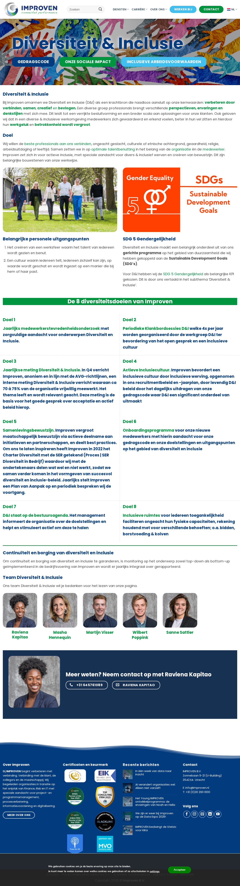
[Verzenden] (100, 9)
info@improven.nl (197, 788)
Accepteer (179, 870)
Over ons (157, 9)
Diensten (119, 9)
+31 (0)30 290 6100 (198, 792)
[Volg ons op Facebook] (186, 814)
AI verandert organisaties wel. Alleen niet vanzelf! (155, 786)
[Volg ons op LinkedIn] (210, 814)
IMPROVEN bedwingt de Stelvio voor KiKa (155, 828)
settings (154, 871)
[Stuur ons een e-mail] (202, 814)
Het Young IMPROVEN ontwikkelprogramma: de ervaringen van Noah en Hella (155, 802)
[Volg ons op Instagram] (194, 814)
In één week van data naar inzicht (153, 773)
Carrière (138, 9)
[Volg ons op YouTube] (217, 814)
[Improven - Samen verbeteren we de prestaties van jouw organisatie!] (31, 9)
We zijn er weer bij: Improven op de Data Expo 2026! (154, 815)
